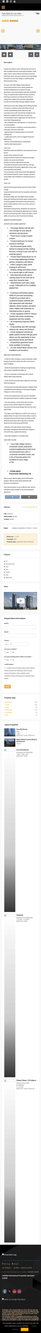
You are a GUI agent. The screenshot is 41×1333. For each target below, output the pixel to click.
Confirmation (9, 664)
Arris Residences (22, 750)
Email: (7, 632)
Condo (7, 704)
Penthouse (8, 710)
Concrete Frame (10, 564)
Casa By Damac (21, 729)
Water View (9, 577)
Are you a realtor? (11, 649)
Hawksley (19, 915)
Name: (7, 623)
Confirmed (5, 668)
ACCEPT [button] (24, 1329)
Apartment (8, 702)
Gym (7, 566)
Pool (7, 569)
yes (7, 652)
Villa (6, 715)
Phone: (7, 640)
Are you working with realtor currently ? (18, 657)
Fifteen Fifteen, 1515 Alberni (26, 1080)
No (13, 652)
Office (7, 707)
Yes (7, 660)
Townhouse (8, 712)
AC (6, 561)
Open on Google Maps (29, 507)
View (7, 575)
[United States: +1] (6, 644)
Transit (8, 572)
